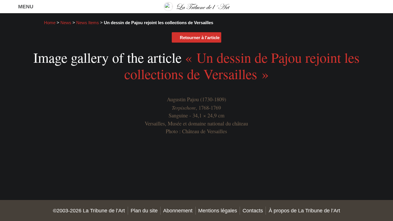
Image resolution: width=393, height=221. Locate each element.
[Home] (196, 6)
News (65, 22)
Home (50, 22)
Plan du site (144, 210)
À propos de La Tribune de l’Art (304, 210)
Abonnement (177, 210)
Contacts (253, 210)
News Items (87, 22)
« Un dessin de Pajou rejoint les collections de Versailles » (242, 65)
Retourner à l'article (200, 37)
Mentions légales (217, 210)
